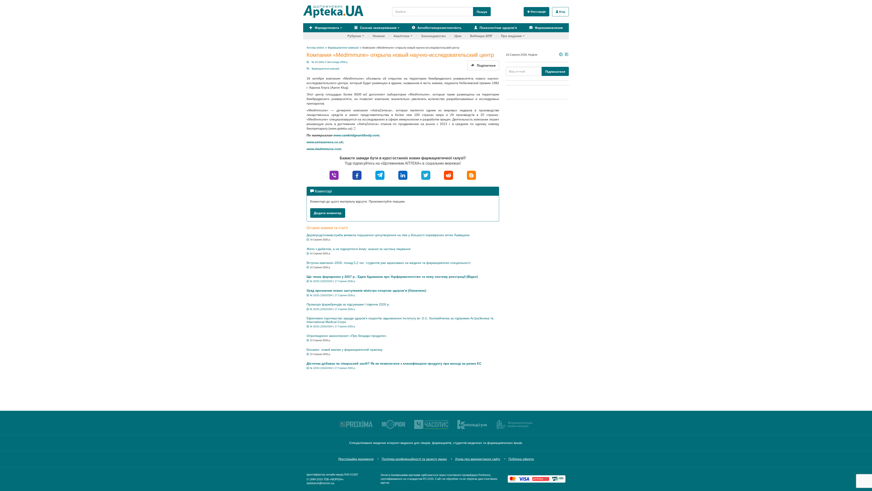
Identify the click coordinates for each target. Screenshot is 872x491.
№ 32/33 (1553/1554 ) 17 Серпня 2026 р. (333, 281)
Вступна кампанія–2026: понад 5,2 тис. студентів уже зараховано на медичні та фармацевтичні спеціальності (388, 263)
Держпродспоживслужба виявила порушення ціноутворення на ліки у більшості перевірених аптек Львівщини (388, 235)
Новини (379, 36)
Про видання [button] (511, 36)
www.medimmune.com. (324, 149)
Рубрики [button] (354, 36)
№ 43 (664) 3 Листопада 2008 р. (330, 62)
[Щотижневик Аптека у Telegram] (561, 55)
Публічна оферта (521, 459)
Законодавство (433, 36)
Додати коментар (328, 213)
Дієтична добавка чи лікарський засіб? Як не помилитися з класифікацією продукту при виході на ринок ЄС (394, 363)
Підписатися (555, 71)
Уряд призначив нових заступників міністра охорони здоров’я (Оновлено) (366, 290)
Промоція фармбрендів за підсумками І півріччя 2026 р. (348, 304)
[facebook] (357, 175)
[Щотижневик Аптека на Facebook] (566, 55)
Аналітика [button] (401, 36)
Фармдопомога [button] (326, 28)
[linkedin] (402, 175)
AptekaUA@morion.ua (320, 483)
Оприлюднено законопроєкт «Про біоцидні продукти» (346, 336)
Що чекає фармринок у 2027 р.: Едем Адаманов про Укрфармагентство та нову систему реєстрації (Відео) (392, 276)
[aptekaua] (471, 175)
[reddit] (448, 175)
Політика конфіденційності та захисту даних (414, 459)
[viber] (334, 175)
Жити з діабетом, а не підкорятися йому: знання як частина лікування (359, 249)
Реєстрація (538, 11)
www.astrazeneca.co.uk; (325, 142)
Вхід (561, 11)
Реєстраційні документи (356, 459)
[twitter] (425, 175)
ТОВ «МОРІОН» (334, 479)
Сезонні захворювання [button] (377, 28)
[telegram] (379, 175)
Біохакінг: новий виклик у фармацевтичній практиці (344, 349)
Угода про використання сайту (477, 459)
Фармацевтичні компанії (325, 68)
